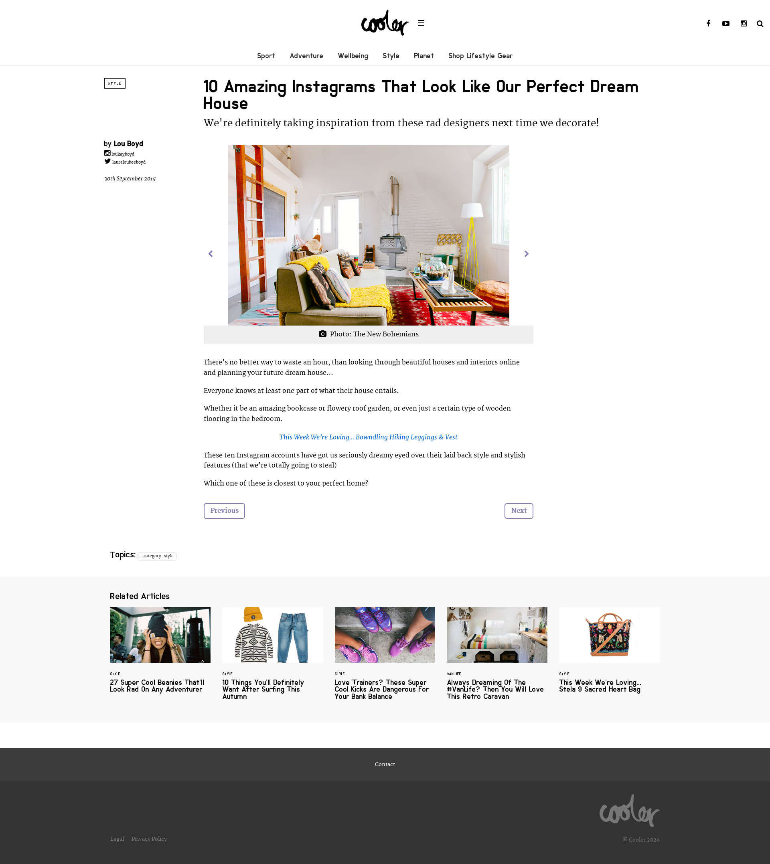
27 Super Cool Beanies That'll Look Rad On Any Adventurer (160, 655)
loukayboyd (122, 154)
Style (391, 55)
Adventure (307, 55)
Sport (266, 55)
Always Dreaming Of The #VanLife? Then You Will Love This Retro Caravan (497, 658)
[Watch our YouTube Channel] (726, 24)
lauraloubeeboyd (128, 162)
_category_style (157, 556)
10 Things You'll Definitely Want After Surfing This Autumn (273, 658)
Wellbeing (353, 55)
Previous (225, 511)
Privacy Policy (149, 839)
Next (519, 511)
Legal (117, 839)
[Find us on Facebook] (708, 24)
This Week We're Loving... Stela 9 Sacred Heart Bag (609, 655)
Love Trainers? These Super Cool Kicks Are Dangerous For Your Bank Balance (385, 658)
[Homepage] (630, 808)
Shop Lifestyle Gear (481, 55)
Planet (424, 55)
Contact (385, 764)
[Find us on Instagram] (743, 24)
